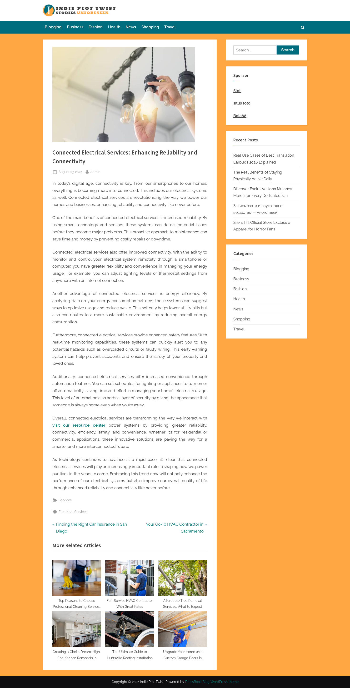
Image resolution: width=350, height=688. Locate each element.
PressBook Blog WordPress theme (212, 682)
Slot (237, 91)
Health (114, 27)
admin (95, 172)
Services (65, 500)
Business (75, 27)
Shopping (150, 27)
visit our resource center (78, 425)
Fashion (96, 27)
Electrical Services (73, 512)
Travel (170, 27)
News (131, 27)
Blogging (53, 27)
